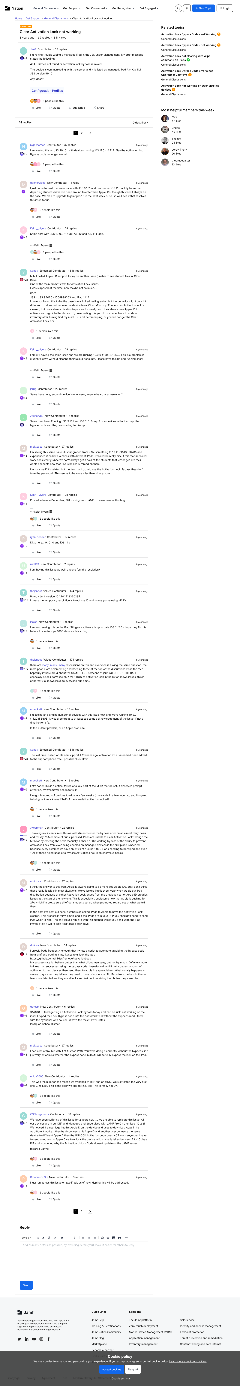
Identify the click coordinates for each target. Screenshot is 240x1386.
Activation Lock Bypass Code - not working (188, 45)
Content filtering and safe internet (200, 1344)
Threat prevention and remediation (201, 1338)
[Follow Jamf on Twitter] (19, 1339)
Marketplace (99, 1344)
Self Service (187, 1320)
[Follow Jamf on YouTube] (34, 1339)
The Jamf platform (140, 1320)
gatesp (34, 1006)
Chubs (176, 127)
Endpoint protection (192, 1332)
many (45, 665)
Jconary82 (36, 415)
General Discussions (46, 8)
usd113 (34, 564)
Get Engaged (148, 8)
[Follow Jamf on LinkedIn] (26, 1339)
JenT (33, 49)
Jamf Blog (98, 1338)
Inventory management (143, 1344)
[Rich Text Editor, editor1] (84, 1260)
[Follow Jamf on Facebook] (48, 1339)
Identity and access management (200, 1326)
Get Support (70, 8)
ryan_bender (38, 537)
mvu (174, 116)
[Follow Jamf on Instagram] (41, 1339)
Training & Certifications (106, 1326)
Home (18, 18)
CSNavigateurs (39, 1114)
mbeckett (36, 709)
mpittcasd (36, 446)
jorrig (33, 388)
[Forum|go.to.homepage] (14, 8)
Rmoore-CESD (39, 1177)
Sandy (34, 270)
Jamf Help (98, 1320)
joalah (33, 621)
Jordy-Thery (179, 149)
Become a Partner (102, 1350)
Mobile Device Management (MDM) (150, 1332)
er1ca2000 (37, 1076)
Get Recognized (122, 8)
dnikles (34, 945)
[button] (203, 8)
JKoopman (36, 827)
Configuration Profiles (47, 90)
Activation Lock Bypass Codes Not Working (188, 34)
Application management (144, 1338)
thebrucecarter (181, 160)
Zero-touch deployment (143, 1326)
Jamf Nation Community (106, 1332)
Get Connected (95, 8)
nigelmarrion (37, 144)
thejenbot (36, 591)
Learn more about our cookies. (188, 1361)
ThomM (176, 138)
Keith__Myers (38, 228)
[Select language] (187, 8)
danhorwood (38, 182)
